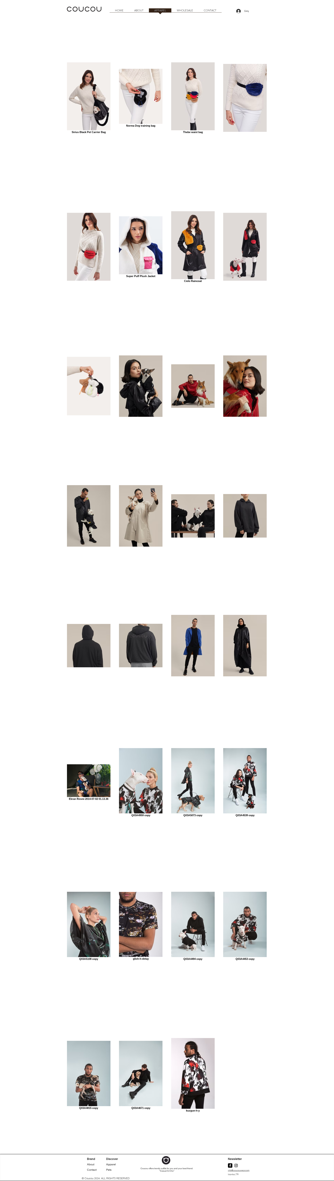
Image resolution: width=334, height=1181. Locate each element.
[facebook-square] (230, 1165)
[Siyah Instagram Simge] (236, 1165)
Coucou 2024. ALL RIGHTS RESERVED (107, 1178)
